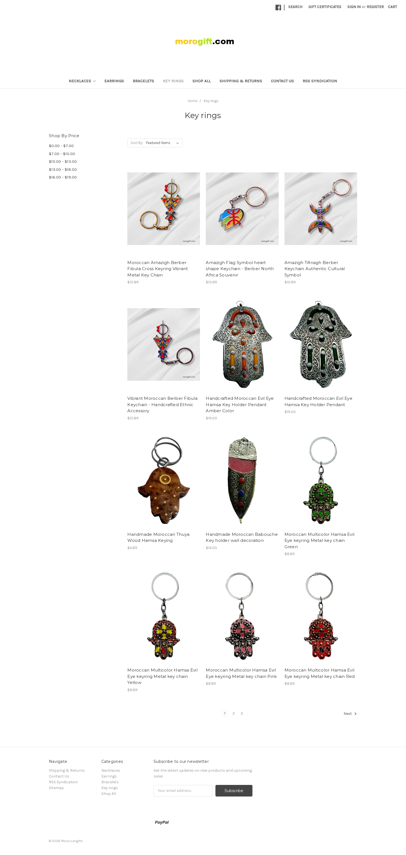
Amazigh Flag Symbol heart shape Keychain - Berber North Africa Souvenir (240, 269)
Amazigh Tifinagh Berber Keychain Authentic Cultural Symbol (314, 269)
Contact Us (282, 80)
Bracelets (143, 80)
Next (348, 713)
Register (375, 6)
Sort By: (137, 143)
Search (295, 6)
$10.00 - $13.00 (63, 161)
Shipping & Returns (241, 80)
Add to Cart (163, 218)
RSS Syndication (320, 80)
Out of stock (321, 626)
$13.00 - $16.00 (63, 169)
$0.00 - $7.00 (61, 145)
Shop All (202, 80)
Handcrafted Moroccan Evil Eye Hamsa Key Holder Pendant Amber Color (240, 404)
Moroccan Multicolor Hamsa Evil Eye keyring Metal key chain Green (319, 540)
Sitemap (56, 787)
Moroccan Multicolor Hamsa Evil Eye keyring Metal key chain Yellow (162, 676)
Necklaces (80, 80)
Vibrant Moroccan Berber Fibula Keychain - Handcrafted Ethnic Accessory (162, 404)
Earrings (114, 80)
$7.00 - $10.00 (62, 153)
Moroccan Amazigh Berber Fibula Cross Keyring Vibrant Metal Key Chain (157, 269)
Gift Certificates (325, 6)
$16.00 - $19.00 (63, 177)
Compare (162, 209)
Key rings (173, 80)
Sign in (354, 6)
